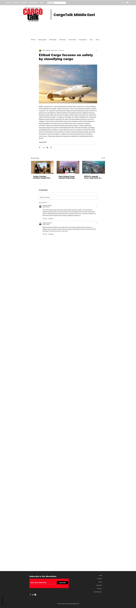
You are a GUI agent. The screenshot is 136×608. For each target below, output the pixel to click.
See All (103, 158)
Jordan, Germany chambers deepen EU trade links (41, 177)
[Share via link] (51, 147)
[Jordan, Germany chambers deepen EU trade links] (42, 167)
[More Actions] (96, 206)
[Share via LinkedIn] (47, 147)
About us (100, 578)
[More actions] (96, 50)
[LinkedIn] (127, 2)
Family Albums (82, 39)
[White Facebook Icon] (30, 595)
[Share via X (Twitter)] (43, 147)
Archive (100, 582)
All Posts (33, 39)
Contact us (99, 588)
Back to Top (2, 601)
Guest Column (72, 39)
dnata (91, 39)
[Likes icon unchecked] (44, 219)
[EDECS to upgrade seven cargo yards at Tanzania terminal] (93, 167)
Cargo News (99, 585)
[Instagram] (125, 2)
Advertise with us (98, 592)
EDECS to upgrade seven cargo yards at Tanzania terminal (92, 177)
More (97, 39)
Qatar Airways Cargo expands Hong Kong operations (67, 177)
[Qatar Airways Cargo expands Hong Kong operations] (68, 167)
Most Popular (53, 39)
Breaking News (42, 39)
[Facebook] (122, 2)
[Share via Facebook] (39, 147)
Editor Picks (63, 39)
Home (100, 575)
